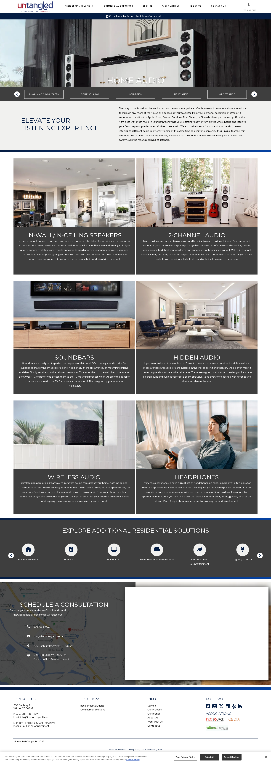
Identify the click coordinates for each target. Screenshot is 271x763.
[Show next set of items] (254, 94)
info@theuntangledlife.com (35, 717)
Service (148, 6)
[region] (135, 757)
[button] (249, 4)
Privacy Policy (134, 750)
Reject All (209, 757)
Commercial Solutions (118, 6)
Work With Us (171, 6)
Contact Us (218, 6)
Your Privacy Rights (185, 757)
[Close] (266, 757)
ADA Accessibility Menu (152, 750)
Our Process (154, 709)
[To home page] (35, 6)
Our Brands (153, 713)
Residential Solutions (79, 6)
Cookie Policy (133, 759)
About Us (195, 6)
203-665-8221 (30, 714)
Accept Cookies (231, 757)
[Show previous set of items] (17, 94)
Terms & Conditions (117, 750)
